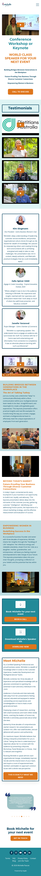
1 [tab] (12, 817)
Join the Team (23, 861)
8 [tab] (29, 817)
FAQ (13, 858)
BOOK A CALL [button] (20, 619)
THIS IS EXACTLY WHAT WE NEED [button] (20, 776)
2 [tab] (15, 817)
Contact (33, 858)
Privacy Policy (23, 858)
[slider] (22, 375)
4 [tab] (19, 817)
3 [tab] (17, 817)
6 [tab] (24, 817)
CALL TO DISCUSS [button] (20, 91)
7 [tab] (26, 817)
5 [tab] (22, 817)
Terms (7, 858)
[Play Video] (4, 375)
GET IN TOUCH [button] (20, 838)
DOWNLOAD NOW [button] (20, 646)
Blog (14, 861)
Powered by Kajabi (21, 871)
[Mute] (37, 375)
